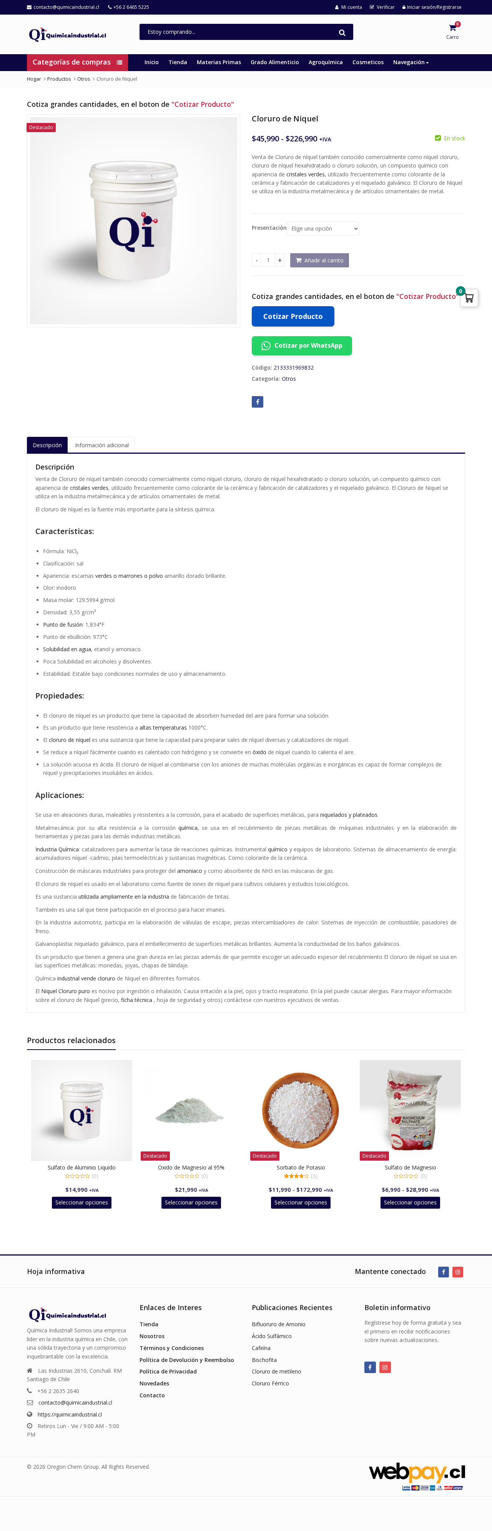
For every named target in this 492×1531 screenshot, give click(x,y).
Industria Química (57, 849)
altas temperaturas (163, 727)
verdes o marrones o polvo (129, 575)
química (188, 827)
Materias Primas (219, 62)
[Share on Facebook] (257, 402)
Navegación (409, 62)
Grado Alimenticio (275, 62)
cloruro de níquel (69, 739)
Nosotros (152, 1336)
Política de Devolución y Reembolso (187, 1359)
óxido (259, 752)
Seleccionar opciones (81, 1202)
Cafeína (261, 1348)
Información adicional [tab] (102, 445)
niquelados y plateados (348, 814)
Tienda (177, 62)
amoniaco (189, 870)
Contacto (152, 1395)
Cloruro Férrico (270, 1383)
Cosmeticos (368, 62)
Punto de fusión (63, 624)
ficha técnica (136, 1000)
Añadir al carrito (324, 260)
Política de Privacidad (168, 1371)
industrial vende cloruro (86, 978)
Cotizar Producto (293, 316)
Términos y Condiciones (172, 1348)
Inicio (152, 62)
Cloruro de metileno (276, 1371)
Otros (289, 378)
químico (278, 849)
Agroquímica (326, 62)
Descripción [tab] (47, 445)
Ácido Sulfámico (272, 1336)
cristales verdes (305, 174)
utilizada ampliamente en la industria (123, 896)
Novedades (154, 1383)
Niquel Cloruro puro (65, 991)
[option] (133, 220)
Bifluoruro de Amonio (279, 1324)
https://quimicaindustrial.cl (70, 1414)
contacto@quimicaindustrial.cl (75, 1402)
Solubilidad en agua (67, 649)
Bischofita (264, 1359)
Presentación (269, 228)
